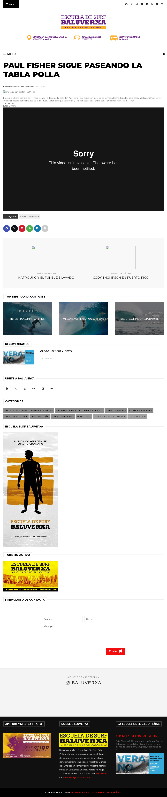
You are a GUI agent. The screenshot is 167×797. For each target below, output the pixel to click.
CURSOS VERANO (116, 410)
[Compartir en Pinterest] (22, 228)
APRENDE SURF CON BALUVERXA (55, 351)
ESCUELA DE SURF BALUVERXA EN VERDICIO (29, 410)
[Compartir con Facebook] (6, 228)
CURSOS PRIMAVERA (140, 410)
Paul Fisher (8, 103)
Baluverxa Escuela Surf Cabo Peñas (18, 86)
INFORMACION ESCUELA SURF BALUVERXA (79, 410)
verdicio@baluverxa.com (77, 777)
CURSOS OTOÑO (40, 416)
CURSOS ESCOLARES (16, 416)
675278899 (101, 773)
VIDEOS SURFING (29, 216)
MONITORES (84, 416)
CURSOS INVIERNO (63, 416)
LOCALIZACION (137, 416)
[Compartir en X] (14, 228)
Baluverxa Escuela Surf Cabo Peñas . (96, 792)
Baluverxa (86, 682)
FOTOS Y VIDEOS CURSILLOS (109, 416)
